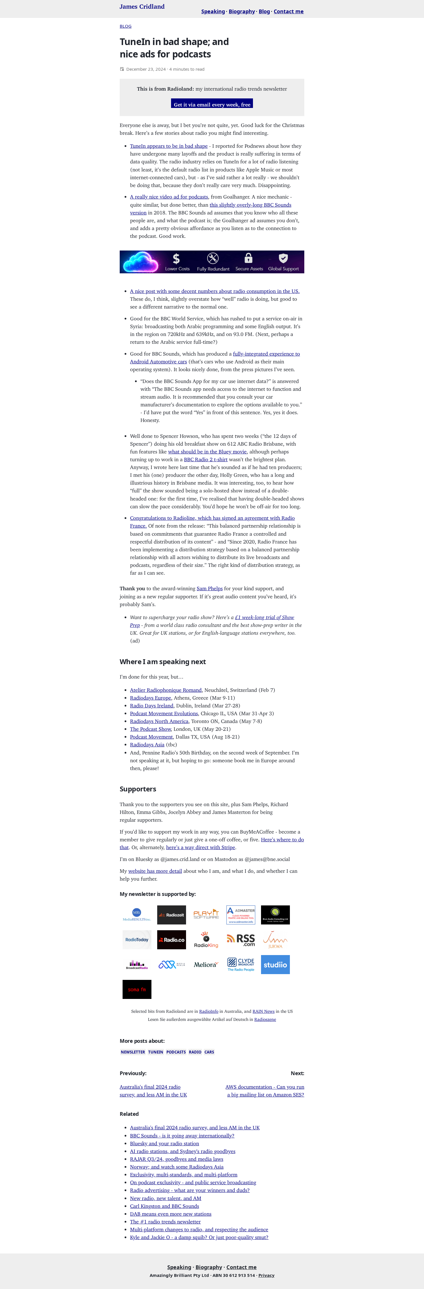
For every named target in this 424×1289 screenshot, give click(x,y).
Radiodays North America (159, 720)
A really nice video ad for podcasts (169, 195)
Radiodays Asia (147, 743)
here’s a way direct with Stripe (200, 846)
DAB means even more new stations (170, 1212)
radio (195, 1052)
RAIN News (264, 1010)
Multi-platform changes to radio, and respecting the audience (199, 1228)
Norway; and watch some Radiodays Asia (177, 1165)
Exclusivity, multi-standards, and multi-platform (183, 1173)
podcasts (176, 1052)
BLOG (126, 26)
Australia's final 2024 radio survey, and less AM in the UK (195, 1126)
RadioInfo (208, 1010)
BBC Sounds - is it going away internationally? (182, 1134)
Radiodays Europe (150, 696)
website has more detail (155, 870)
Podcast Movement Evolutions (164, 712)
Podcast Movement (151, 735)
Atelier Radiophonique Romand (166, 689)
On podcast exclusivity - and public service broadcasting (193, 1181)
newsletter (133, 1052)
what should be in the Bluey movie (207, 450)
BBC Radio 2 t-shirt (206, 458)
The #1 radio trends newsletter (165, 1220)
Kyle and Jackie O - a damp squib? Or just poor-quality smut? (199, 1236)
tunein (155, 1052)
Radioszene (265, 1018)
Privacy (266, 1275)
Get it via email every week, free (212, 103)
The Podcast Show (150, 728)
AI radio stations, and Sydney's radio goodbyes (182, 1150)
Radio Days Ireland (151, 704)
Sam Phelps (210, 587)
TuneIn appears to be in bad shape (169, 145)
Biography (242, 11)
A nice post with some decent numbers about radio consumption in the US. (215, 290)
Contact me (289, 11)
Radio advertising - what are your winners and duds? (190, 1189)
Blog (264, 11)
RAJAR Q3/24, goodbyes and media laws (176, 1158)
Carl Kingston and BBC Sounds (164, 1205)
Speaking (213, 11)
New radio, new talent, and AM (165, 1197)
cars (209, 1052)
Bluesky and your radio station (164, 1142)
